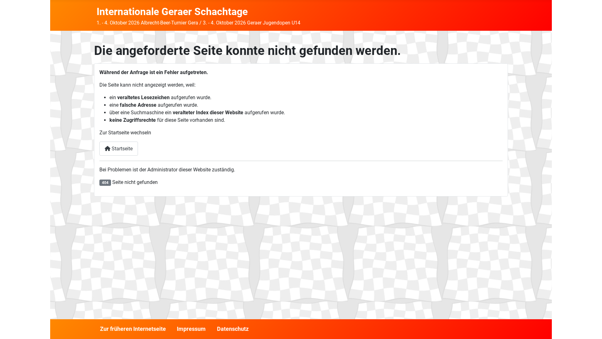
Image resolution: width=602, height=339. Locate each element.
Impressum (191, 329)
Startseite (121, 149)
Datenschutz (233, 329)
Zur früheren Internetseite (133, 329)
